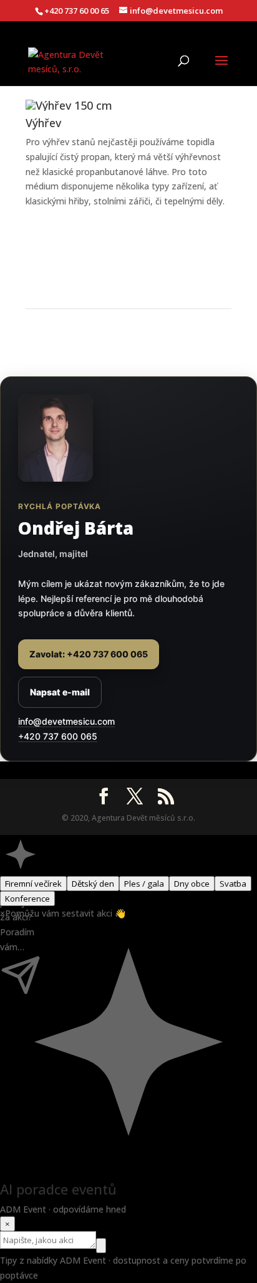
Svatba (233, 883)
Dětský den (93, 883)
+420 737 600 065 (57, 736)
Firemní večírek (33, 883)
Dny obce (192, 883)
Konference (27, 898)
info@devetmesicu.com (66, 721)
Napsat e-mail (60, 692)
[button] (20, 855)
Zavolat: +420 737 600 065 (88, 654)
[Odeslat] (101, 1245)
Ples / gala (144, 883)
